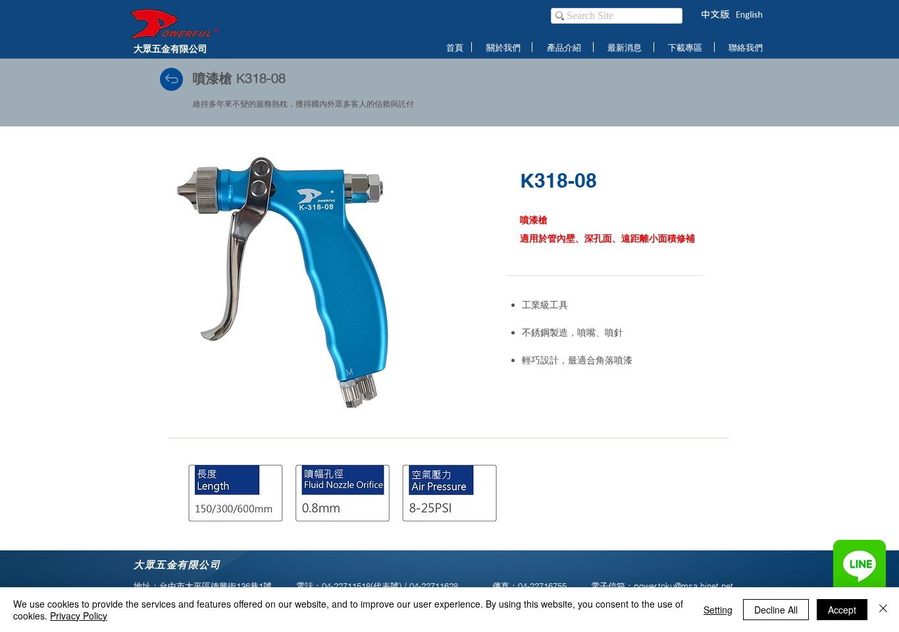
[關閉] (883, 609)
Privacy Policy (78, 615)
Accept (842, 609)
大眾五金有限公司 (170, 48)
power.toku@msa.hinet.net (683, 586)
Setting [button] (718, 609)
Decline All (776, 609)
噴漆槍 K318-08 (239, 78)
